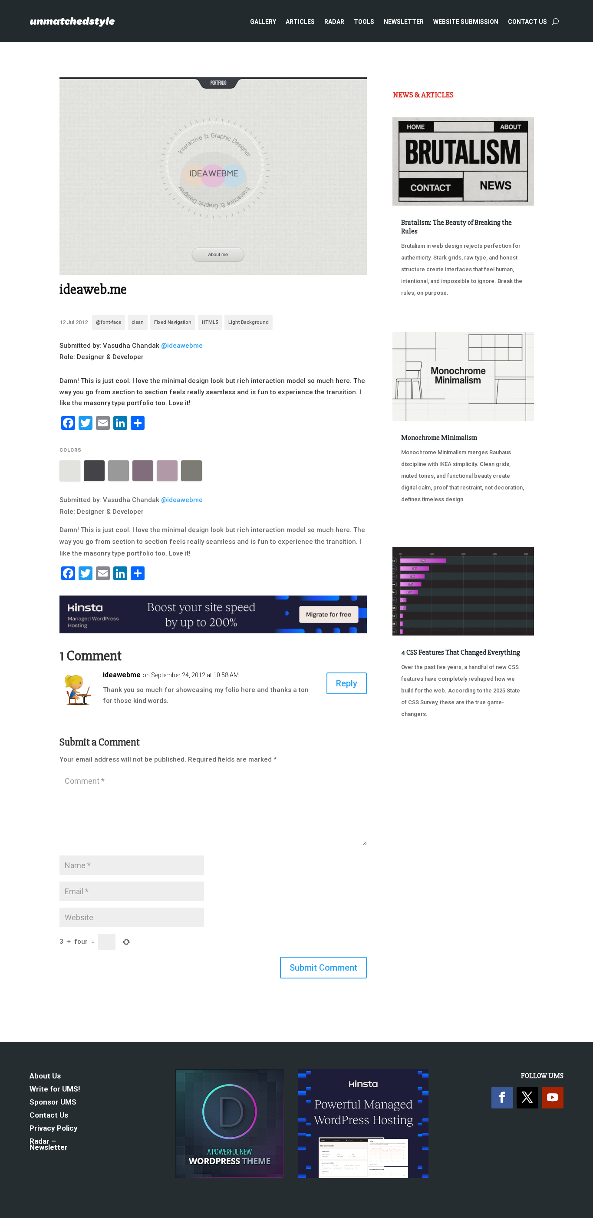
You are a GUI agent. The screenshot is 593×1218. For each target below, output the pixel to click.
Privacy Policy (54, 1128)
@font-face (108, 322)
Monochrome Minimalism (439, 437)
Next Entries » (507, 755)
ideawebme (122, 675)
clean (138, 322)
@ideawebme (182, 345)
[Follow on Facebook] (502, 1097)
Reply (346, 683)
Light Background (248, 322)
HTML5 (210, 322)
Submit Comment (323, 967)
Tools (364, 21)
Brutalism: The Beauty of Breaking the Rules (456, 226)
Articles (300, 21)
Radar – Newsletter (49, 1144)
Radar (334, 21)
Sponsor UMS (53, 1102)
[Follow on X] (527, 1097)
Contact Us (527, 21)
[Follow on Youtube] (552, 1097)
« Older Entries (421, 755)
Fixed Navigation (172, 322)
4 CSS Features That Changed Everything (460, 652)
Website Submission (465, 21)
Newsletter (404, 21)
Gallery (263, 21)
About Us (45, 1076)
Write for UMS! (55, 1089)
